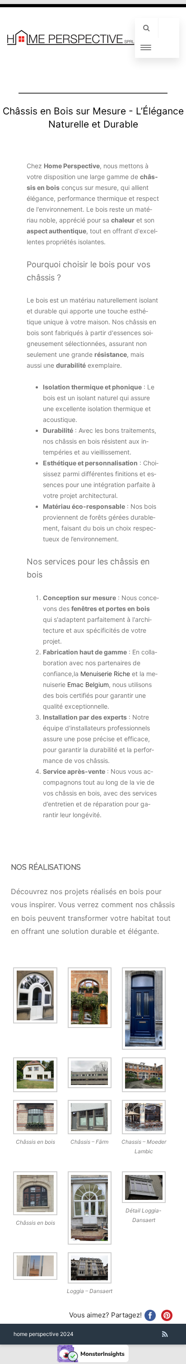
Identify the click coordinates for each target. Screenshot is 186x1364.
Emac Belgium (88, 684)
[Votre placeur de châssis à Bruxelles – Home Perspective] (71, 43)
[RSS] (165, 1334)
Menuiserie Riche (105, 673)
